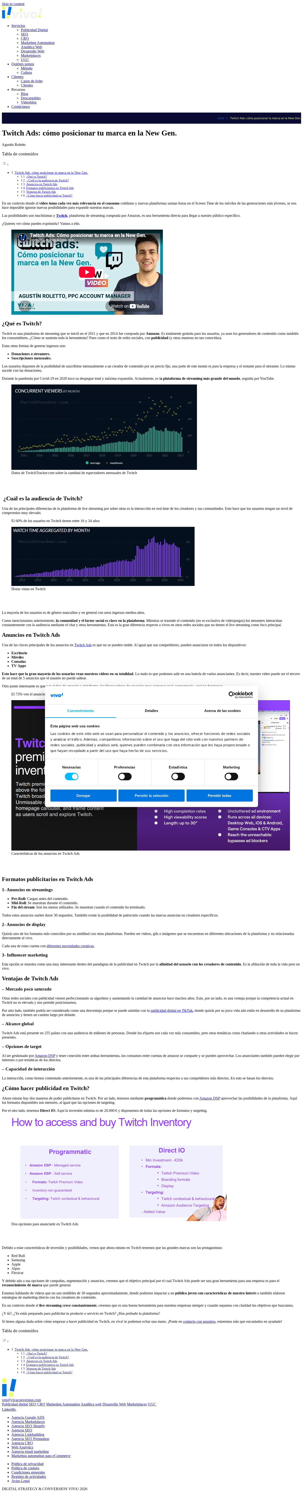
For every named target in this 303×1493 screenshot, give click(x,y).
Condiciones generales (28, 1472)
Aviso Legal (20, 1481)
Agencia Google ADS (28, 1417)
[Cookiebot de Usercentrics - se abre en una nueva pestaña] (232, 694)
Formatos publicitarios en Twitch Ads (50, 188)
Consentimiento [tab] (80, 711)
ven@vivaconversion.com (21, 1400)
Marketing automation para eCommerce (41, 1456)
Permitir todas (219, 796)
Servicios (18, 26)
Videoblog (28, 102)
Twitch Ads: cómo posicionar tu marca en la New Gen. (51, 173)
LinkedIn (9, 1409)
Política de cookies (25, 1468)
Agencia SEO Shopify (28, 1426)
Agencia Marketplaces (28, 1422)
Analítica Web (31, 47)
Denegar (83, 796)
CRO (25, 38)
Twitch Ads (83, 645)
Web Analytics (22, 1447)
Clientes (17, 77)
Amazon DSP (45, 1056)
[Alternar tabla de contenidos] (5, 164)
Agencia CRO (22, 1443)
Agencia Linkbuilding (27, 1434)
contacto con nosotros (199, 1321)
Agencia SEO (21, 1430)
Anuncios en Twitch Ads (41, 184)
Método (26, 68)
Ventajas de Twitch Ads (41, 191)
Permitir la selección (151, 796)
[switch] (125, 776)
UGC (25, 60)
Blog (24, 94)
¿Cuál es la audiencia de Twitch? (47, 180)
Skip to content (13, 4)
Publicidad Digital (34, 30)
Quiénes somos (22, 64)
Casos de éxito (32, 81)
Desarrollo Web (32, 51)
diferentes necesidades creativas (70, 946)
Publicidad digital (15, 1404)
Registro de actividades (28, 1477)
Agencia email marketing (30, 1451)
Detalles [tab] (151, 711)
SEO (24, 34)
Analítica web (91, 1404)
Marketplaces (31, 55)
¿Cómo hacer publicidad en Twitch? (49, 195)
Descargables (31, 98)
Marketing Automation (38, 43)
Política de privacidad (27, 1464)
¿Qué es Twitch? (36, 176)
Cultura (26, 72)
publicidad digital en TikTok (172, 1010)
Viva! (221, 118)
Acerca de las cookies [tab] (222, 711)
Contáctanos (20, 107)
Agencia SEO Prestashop (30, 1439)
